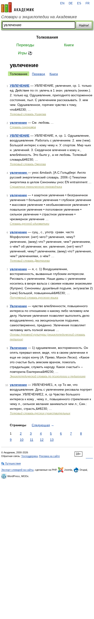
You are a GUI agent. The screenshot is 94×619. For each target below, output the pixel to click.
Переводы (25, 45)
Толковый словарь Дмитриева (30, 260)
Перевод (38, 74)
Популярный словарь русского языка (34, 297)
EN (62, 3)
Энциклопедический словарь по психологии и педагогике (48, 376)
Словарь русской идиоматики (29, 223)
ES (79, 3)
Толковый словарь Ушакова (28, 114)
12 (42, 439)
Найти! (84, 25)
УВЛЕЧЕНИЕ (19, 85)
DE (71, 3)
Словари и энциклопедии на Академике (39, 17)
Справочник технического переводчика (36, 186)
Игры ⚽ (25, 53)
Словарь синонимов (23, 127)
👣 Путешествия (11, 463)
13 (52, 439)
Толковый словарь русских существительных (40, 413)
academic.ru (17, 7)
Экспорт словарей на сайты (17, 469)
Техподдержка (29, 456)
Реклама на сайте (49, 456)
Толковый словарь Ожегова (28, 164)
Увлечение (18, 306)
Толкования (47, 37)
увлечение (18, 122)
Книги (69, 45)
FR (87, 3)
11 (31, 439)
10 (22, 439)
